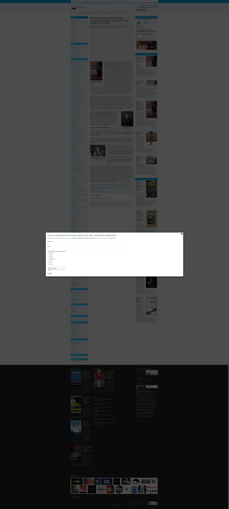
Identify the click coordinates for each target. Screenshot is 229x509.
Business (51, 264)
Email (49, 246)
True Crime (51, 252)
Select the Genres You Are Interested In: (57, 251)
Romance (51, 257)
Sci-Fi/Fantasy (52, 259)
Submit (50, 273)
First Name (50, 241)
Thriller (50, 254)
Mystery (51, 256)
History (50, 261)
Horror (50, 262)
